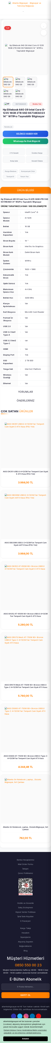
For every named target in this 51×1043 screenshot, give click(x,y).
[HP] (7, 104)
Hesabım (25, 933)
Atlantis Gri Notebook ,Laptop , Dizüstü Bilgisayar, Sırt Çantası (25, 828)
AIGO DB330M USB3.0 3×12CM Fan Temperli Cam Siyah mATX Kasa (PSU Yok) (26, 544)
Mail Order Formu (25, 864)
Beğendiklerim (25, 946)
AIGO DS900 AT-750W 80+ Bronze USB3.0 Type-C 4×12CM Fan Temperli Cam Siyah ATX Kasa (25, 757)
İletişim (25, 869)
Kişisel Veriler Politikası (26, 912)
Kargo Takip (25, 928)
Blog (25, 950)
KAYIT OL (26, 995)
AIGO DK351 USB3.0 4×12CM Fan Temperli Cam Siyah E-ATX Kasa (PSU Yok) (25, 472)
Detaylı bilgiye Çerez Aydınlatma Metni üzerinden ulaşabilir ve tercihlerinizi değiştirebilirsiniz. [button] (25, 1031)
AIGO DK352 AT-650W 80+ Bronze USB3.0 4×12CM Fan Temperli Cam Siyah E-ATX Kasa (26, 615)
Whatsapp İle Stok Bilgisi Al (26, 141)
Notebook (8, 127)
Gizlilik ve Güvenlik (25, 903)
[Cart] (35, 10)
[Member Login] (17, 10)
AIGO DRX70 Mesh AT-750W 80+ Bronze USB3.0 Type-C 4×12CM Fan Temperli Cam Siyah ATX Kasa (25, 686)
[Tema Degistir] (30, 10)
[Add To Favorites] (44, 26)
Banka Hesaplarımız (25, 860)
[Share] (44, 33)
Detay (26, 466)
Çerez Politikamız (25, 873)
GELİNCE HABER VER (27, 134)
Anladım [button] (25, 1039)
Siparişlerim (25, 937)
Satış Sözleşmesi (25, 907)
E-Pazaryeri (25, 921)
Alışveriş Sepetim (25, 942)
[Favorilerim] (23, 10)
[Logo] (25, 4)
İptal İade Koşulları (26, 916)
